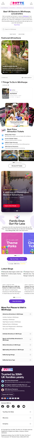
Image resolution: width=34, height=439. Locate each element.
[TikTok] (13, 406)
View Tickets (13, 34)
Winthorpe (19, 7)
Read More (17, 24)
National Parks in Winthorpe (10, 324)
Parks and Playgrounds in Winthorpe (12, 326)
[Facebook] (2, 406)
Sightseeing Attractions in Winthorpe (13, 349)
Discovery (5, 417)
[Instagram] (18, 406)
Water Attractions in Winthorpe (11, 345)
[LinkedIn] (8, 406)
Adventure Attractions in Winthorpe (13, 314)
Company (5, 423)
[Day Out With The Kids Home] (17, 3)
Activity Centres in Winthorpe (10, 317)
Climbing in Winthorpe (9, 319)
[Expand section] (30, 334)
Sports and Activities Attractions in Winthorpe (13, 339)
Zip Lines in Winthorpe (9, 328)
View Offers (21, 34)
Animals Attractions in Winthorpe (12, 333)
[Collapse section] (30, 314)
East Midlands (4, 7)
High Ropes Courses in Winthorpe (12, 322)
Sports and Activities (28, 7)
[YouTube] (23, 406)
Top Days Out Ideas (8, 412)
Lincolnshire (12, 7)
